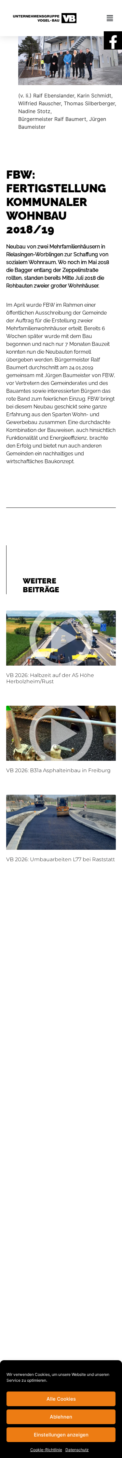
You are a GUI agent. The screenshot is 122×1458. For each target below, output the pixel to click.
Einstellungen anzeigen (61, 1435)
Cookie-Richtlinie (46, 1449)
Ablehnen (61, 1417)
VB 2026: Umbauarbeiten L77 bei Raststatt (60, 859)
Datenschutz (77, 1449)
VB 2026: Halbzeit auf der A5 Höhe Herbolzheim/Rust (50, 678)
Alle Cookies (61, 1399)
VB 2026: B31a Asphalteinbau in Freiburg (58, 770)
